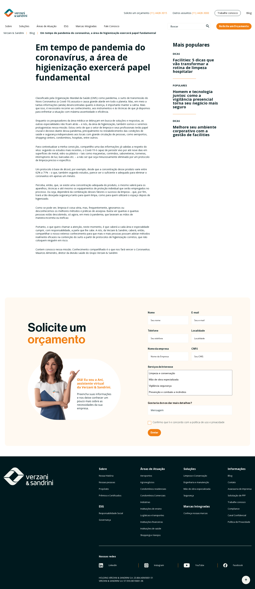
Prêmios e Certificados (110, 495)
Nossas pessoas (107, 482)
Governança (105, 519)
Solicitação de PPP (237, 495)
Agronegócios (147, 482)
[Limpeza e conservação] (190, 373)
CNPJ (194, 349)
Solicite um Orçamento (234, 26)
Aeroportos (146, 475)
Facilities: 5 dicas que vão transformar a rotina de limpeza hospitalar (193, 65)
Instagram (159, 565)
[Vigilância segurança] (190, 386)
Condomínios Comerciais (152, 495)
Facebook (238, 565)
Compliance (234, 508)
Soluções (24, 26)
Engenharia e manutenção (196, 482)
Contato (232, 482)
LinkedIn (113, 565)
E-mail (195, 313)
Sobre (8, 26)
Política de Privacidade (239, 522)
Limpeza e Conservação (195, 475)
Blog (249, 13)
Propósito (104, 488)
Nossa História (106, 475)
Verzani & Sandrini (13, 33)
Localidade (198, 331)
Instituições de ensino (151, 508)
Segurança (189, 495)
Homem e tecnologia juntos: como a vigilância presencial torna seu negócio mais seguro (195, 99)
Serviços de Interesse (160, 367)
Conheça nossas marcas (195, 513)
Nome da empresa (158, 349)
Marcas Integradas (86, 26)
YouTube (199, 565)
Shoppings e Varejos (150, 535)
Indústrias (145, 502)
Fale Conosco (111, 26)
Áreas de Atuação (47, 26)
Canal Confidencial (237, 515)
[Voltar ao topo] (246, 580)
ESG (66, 26)
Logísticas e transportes (152, 515)
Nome (151, 313)
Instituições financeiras (151, 522)
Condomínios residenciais (153, 488)
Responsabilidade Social (111, 513)
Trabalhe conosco (228, 13)
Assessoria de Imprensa (240, 488)
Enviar (154, 432)
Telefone (153, 331)
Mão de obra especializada (197, 488)
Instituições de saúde (150, 528)
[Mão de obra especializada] (190, 379)
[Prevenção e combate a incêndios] (190, 392)
